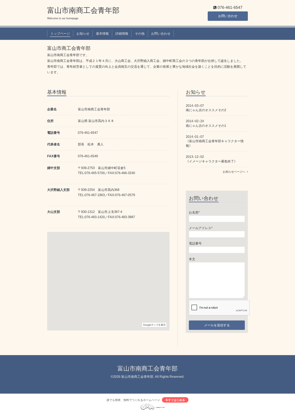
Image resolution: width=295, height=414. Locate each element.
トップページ (60, 33)
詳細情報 (121, 33)
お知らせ (82, 33)
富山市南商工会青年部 (83, 10)
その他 (139, 33)
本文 (192, 259)
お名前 (194, 212)
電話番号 (195, 243)
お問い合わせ (227, 16)
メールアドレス (201, 228)
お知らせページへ (235, 171)
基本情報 (102, 33)
